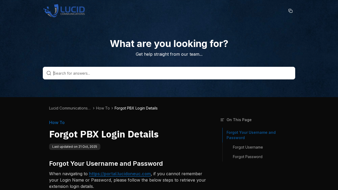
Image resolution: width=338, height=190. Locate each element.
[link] (136, 108)
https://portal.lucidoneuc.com (120, 173)
